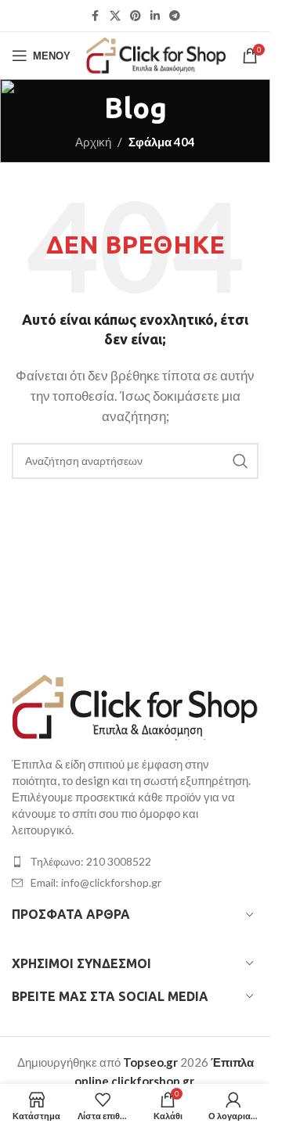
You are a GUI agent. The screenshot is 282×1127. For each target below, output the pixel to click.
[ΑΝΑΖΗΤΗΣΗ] (240, 461)
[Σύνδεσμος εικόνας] (135, 705)
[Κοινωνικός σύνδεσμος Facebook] (95, 16)
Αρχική (93, 142)
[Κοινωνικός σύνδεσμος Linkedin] (155, 16)
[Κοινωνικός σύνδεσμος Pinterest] (135, 16)
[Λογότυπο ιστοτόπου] (156, 54)
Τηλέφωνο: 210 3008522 (91, 861)
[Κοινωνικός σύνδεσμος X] (115, 16)
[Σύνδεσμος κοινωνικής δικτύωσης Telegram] (174, 16)
